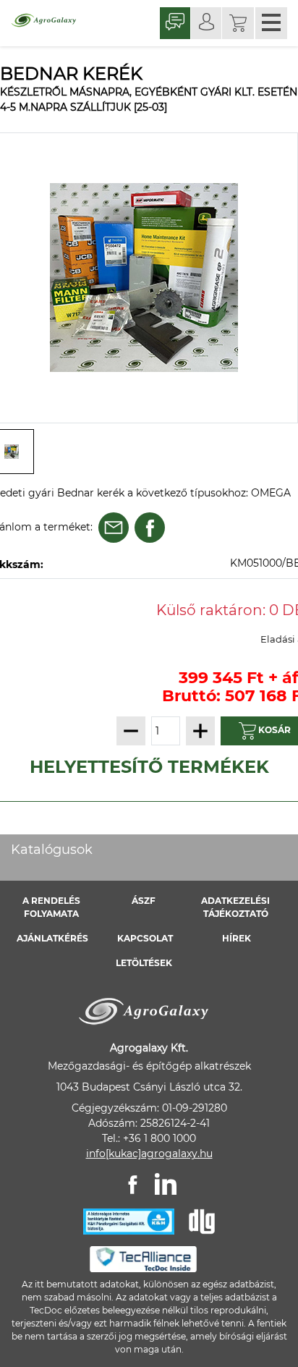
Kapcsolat (145, 938)
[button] (238, 23)
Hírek (236, 938)
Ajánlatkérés (52, 938)
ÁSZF (144, 900)
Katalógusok (52, 850)
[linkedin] (165, 1184)
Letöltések (144, 962)
